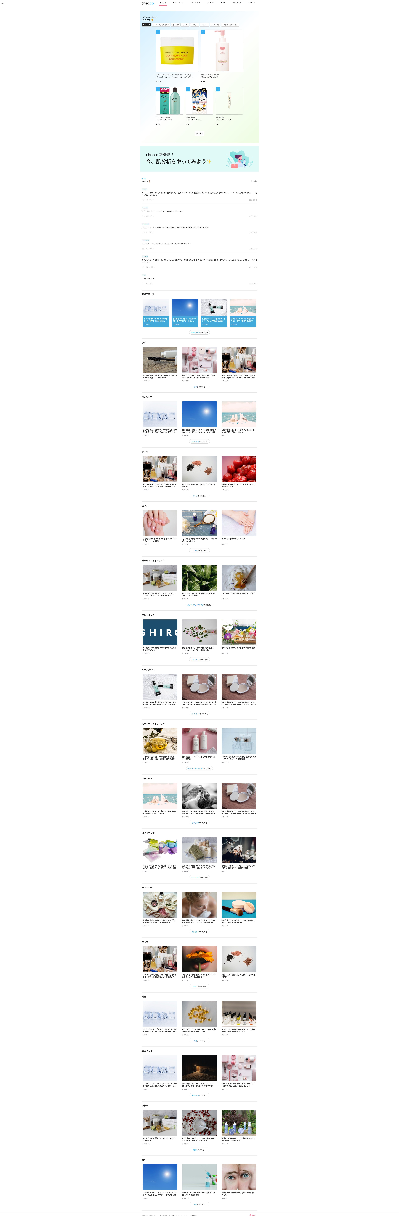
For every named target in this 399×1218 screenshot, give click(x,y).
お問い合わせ (194, 1215)
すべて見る (199, 133)
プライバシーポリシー (182, 1215)
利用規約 (171, 1215)
